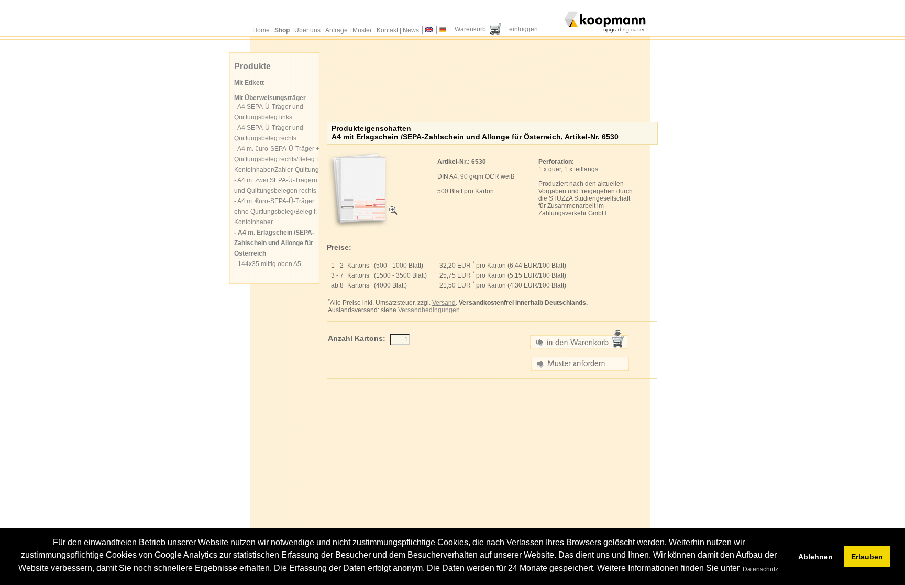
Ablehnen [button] (815, 557)
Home (261, 30)
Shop (282, 30)
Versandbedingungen (429, 310)
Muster (362, 30)
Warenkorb (470, 29)
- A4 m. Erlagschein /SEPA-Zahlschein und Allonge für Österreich (274, 243)
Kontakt (387, 30)
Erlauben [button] (867, 557)
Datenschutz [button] (760, 569)
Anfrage (336, 30)
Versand (444, 302)
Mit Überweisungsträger (270, 98)
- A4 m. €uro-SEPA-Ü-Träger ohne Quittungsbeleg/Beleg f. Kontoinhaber (275, 211)
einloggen (523, 29)
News (411, 30)
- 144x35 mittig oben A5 (267, 264)
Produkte (252, 66)
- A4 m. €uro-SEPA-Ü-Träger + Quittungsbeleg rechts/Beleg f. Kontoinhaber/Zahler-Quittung (276, 159)
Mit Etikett (249, 82)
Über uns (307, 30)
